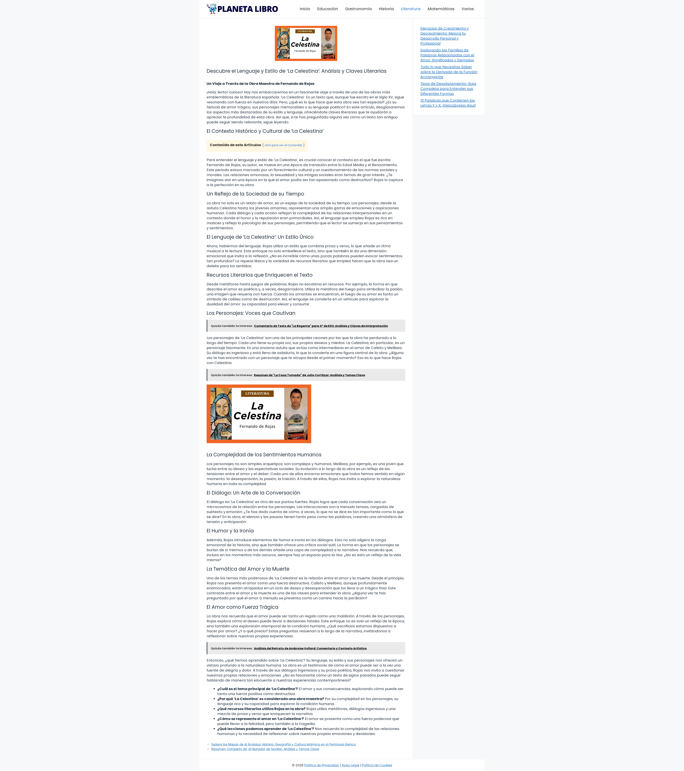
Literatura (411, 9)
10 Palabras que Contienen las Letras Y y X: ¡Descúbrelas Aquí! (448, 103)
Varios (468, 9)
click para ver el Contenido (283, 145)
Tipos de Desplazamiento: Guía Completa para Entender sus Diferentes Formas (448, 88)
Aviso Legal (350, 765)
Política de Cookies (377, 765)
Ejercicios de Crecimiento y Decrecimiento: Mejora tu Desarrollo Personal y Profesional (444, 36)
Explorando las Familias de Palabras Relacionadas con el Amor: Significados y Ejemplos (447, 55)
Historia (386, 9)
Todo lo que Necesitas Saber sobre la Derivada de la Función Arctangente (448, 71)
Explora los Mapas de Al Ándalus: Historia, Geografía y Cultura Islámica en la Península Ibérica (283, 744)
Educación (327, 9)
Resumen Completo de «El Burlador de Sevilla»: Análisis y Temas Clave (265, 749)
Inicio (305, 9)
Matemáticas (441, 9)
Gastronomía (358, 9)
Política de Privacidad (321, 765)
